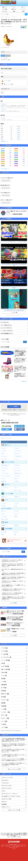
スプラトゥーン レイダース (7, 777)
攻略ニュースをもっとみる (13, 769)
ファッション (23, 9)
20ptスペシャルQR (17, 490)
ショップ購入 (3, 516)
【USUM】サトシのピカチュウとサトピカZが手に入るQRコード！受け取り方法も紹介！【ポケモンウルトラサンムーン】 (12, 565)
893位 (19, 139)
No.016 (5, 58)
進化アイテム (3, 511)
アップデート (4, 699)
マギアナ (16, 487)
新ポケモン (16, 531)
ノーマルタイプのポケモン (7, 330)
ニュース (4, 721)
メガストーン (16, 513)
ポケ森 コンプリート (6, 806)
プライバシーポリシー (21, 844)
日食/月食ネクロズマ (18, 473)
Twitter (10, 847)
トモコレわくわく (5, 782)
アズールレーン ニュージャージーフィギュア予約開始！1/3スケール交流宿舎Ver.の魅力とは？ (13, 759)
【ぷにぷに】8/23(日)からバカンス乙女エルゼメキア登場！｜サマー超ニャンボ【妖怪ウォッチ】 (13, 750)
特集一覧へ (25, 381)
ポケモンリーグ (17, 453)
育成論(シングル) (4, 496)
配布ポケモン (14, 9)
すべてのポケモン (5, 322)
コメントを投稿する (14, 406)
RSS (17, 847)
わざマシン (3, 513)
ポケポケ (3, 790)
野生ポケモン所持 (4, 519)
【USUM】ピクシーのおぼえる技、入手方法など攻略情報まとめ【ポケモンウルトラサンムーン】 (13, 574)
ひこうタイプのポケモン (6, 327)
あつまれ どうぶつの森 (6, 798)
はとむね (3, 118)
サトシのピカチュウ (4, 487)
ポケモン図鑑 (4, 9)
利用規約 (15, 844)
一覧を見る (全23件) (5, 202)
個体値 (3, 690)
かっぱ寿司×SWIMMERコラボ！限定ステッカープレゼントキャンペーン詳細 (13, 755)
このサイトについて (4, 844)
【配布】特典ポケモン (5, 465)
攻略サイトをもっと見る (13, 810)
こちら (17, 409)
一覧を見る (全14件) (5, 180)
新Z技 (2, 534)
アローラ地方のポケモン (6, 325)
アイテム (3, 675)
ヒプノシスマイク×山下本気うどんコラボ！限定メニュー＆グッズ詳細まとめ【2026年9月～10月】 (13, 764)
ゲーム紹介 (4, 654)
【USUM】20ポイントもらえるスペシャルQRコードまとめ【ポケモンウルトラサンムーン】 (12, 561)
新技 (15, 534)
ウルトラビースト (17, 470)
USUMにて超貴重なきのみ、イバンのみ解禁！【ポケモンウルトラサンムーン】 (13, 586)
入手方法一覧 (16, 465)
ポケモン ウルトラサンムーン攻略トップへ (14, 540)
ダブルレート (4, 718)
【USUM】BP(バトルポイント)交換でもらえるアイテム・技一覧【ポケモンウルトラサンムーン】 (13, 590)
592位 (19, 136)
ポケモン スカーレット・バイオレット (9, 793)
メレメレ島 (3, 448)
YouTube (13, 847)
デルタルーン (4, 801)
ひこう (2, 55)
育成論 (14, 11)
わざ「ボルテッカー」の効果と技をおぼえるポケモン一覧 (13, 570)
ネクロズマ (3, 470)
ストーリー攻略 (5, 660)
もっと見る (13, 312)
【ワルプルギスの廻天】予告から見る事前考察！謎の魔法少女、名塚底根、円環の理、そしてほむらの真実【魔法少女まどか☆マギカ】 (13, 740)
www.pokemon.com (6, 47)
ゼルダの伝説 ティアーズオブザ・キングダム (11, 796)
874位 (19, 134)
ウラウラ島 (3, 505)
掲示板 (23, 11)
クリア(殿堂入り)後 (17, 456)
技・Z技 (3, 687)
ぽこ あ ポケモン (5, 780)
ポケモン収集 (4, 666)
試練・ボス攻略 (5, 669)
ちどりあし (3, 109)
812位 (19, 128)
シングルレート (5, 712)
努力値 (3, 696)
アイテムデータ (4, 11)
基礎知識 (3, 684)
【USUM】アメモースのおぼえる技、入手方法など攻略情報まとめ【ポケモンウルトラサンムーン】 (13, 578)
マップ (3, 681)
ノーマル (8, 55)
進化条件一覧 (3, 481)
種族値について (5, 141)
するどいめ (3, 104)
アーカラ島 (16, 448)
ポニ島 (2, 453)
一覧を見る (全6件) (5, 187)
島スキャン (16, 478)
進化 (2, 663)
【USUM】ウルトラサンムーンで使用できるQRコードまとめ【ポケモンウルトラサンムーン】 (12, 594)
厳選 (3, 702)
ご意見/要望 (11, 844)
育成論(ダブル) (17, 496)
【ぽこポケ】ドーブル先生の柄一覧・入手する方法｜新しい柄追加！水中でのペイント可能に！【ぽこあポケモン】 (13, 745)
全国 (13, 422)
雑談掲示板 (16, 525)
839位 (19, 132)
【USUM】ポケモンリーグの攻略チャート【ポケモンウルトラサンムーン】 (13, 582)
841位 (19, 126)
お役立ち (4, 672)
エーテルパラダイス (6, 657)
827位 (19, 130)
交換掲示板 (3, 525)
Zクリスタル (16, 511)
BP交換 (15, 516)
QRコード (4, 715)
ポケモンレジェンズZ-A (6, 785)
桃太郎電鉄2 (4, 804)
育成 (3, 678)
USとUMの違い (4, 531)
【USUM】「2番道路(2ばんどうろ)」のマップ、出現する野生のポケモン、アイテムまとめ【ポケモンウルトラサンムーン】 (13, 598)
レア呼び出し (16, 481)
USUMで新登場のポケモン (7, 333)
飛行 (2, 92)
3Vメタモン (3, 478)
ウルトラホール (4, 456)
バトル (3, 709)
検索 (26, 14)
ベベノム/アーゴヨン (5, 473)
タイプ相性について (6, 168)
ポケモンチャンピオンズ (7, 788)
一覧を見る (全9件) (5, 195)
